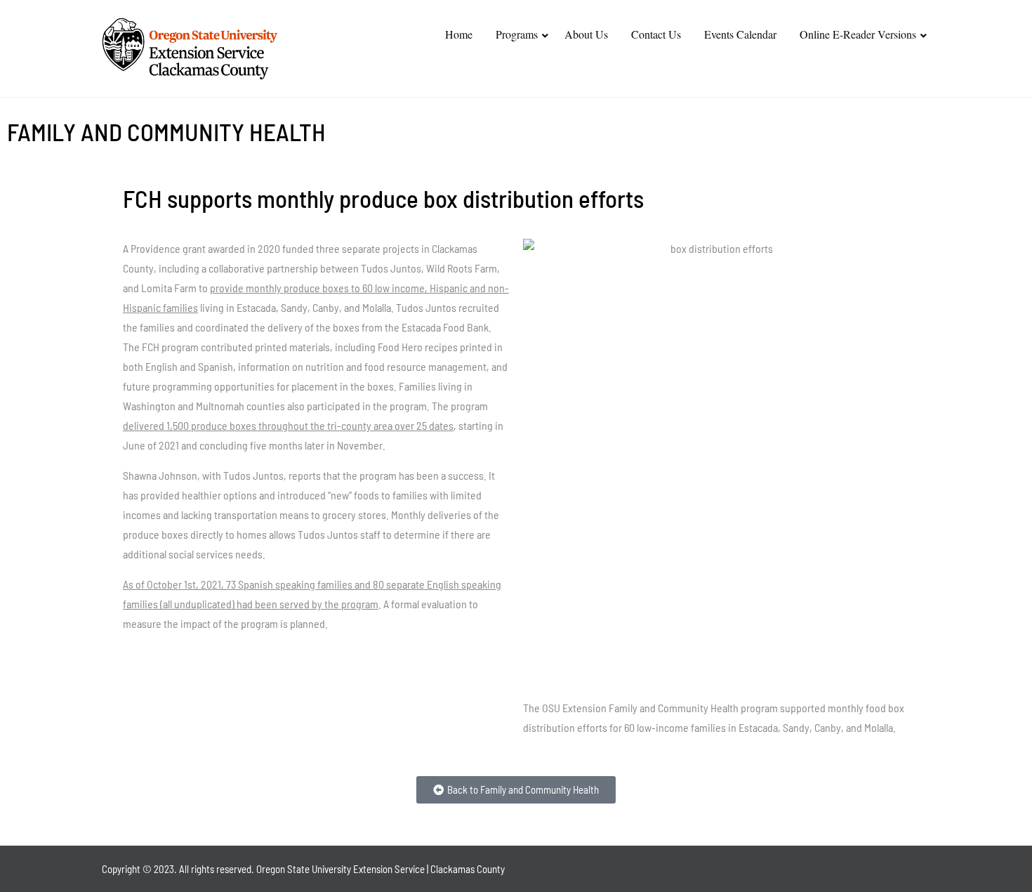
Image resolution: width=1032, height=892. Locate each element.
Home (458, 34)
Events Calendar (740, 34)
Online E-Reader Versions (858, 34)
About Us (586, 34)
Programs (517, 34)
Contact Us (656, 34)
